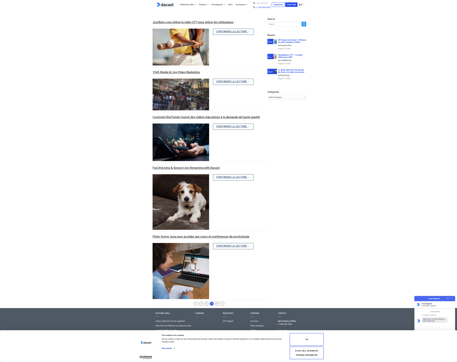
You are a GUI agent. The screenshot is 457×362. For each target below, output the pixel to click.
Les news (254, 321)
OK (306, 339)
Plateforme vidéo (187, 4)
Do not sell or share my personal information (306, 353)
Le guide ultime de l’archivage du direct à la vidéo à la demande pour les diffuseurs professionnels (292, 71)
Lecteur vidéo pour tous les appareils (170, 321)
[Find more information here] (434, 328)
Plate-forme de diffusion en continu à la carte (173, 326)
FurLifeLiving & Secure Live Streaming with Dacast (186, 168)
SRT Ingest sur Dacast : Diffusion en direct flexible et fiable (292, 41)
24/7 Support (228, 321)
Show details (167, 348)
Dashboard (278, 4)
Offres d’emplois (257, 326)
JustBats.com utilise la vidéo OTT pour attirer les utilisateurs (193, 22)
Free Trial (291, 4)
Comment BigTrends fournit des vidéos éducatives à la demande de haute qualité (206, 117)
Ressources (241, 4)
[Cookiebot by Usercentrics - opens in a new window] (145, 357)
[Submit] (254, 3)
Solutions (202, 4)
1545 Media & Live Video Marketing (176, 72)
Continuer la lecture (233, 31)
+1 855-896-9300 (263, 7)
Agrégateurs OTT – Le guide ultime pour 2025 (290, 56)
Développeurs (217, 4)
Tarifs (230, 4)
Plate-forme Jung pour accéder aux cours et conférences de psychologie (201, 236)
